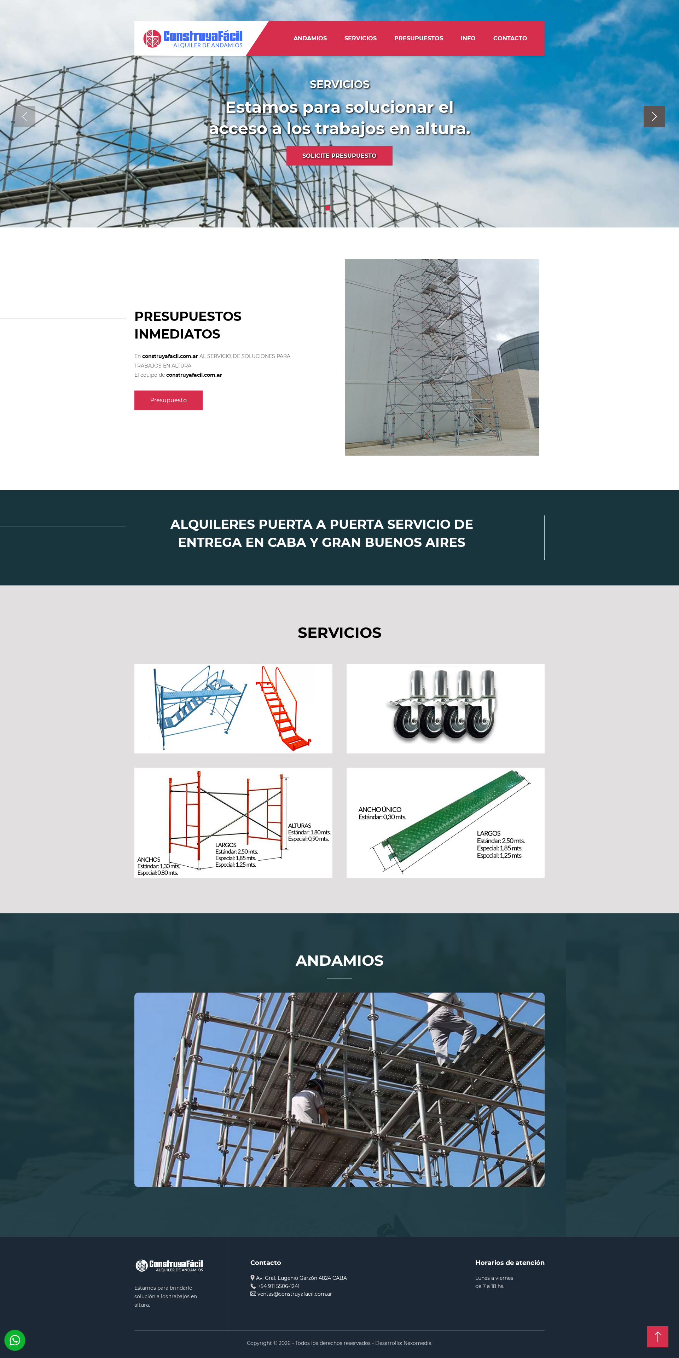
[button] (327, 208)
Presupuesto (168, 400)
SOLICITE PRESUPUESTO (339, 155)
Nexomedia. (418, 1343)
